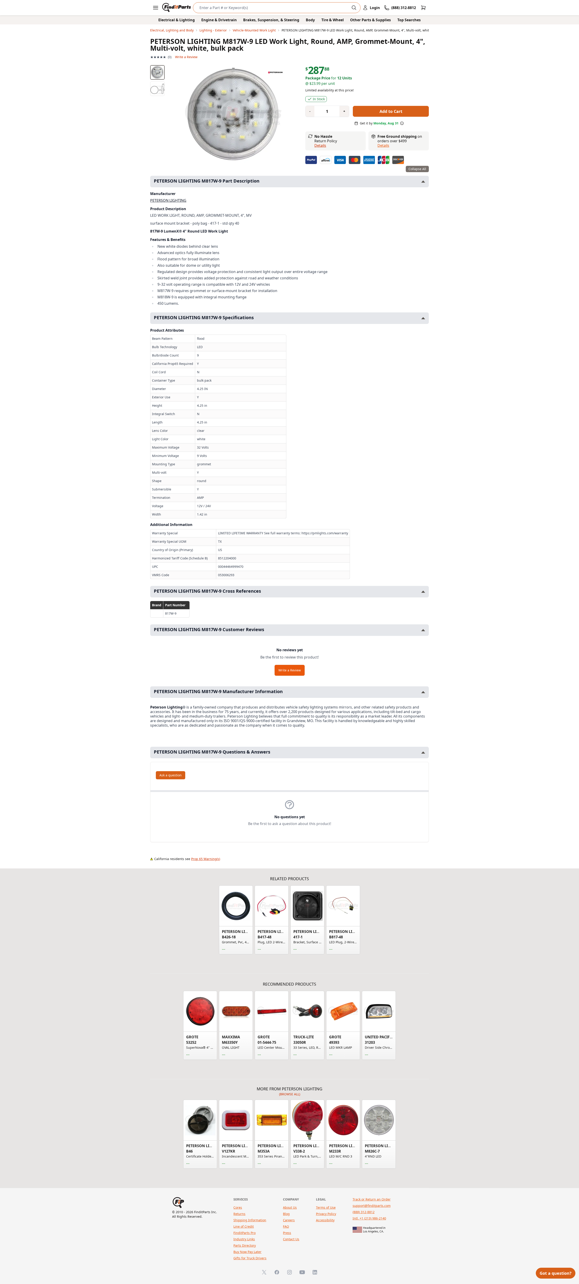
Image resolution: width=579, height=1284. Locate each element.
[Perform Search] (354, 7)
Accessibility (325, 1220)
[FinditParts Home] (177, 7)
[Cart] (423, 7)
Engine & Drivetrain (219, 19)
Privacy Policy (326, 1214)
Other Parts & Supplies (370, 19)
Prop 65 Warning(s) (205, 859)
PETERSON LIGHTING (168, 200)
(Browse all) (289, 1094)
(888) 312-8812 (364, 1212)
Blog (286, 1214)
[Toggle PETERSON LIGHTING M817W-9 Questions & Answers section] (423, 752)
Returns (239, 1214)
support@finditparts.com (372, 1205)
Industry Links (244, 1239)
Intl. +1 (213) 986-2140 (369, 1218)
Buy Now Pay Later (247, 1252)
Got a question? (556, 1273)
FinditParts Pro (244, 1233)
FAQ (286, 1226)
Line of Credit (243, 1226)
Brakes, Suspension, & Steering (271, 19)
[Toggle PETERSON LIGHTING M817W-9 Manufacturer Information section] (423, 692)
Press (287, 1233)
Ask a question (170, 775)
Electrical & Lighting (176, 19)
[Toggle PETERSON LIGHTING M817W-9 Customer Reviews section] (423, 630)
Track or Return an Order (372, 1199)
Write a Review (186, 57)
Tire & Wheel (332, 19)
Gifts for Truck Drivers (249, 1258)
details (383, 145)
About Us (290, 1207)
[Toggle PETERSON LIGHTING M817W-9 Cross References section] (423, 591)
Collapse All (417, 169)
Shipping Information (249, 1220)
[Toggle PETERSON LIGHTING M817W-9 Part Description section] (423, 181)
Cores (237, 1207)
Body (310, 19)
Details (320, 145)
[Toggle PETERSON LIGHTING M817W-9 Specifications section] (423, 318)
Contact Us (291, 1239)
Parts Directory (244, 1245)
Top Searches (409, 19)
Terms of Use (326, 1207)
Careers (289, 1220)
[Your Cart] (423, 7)
